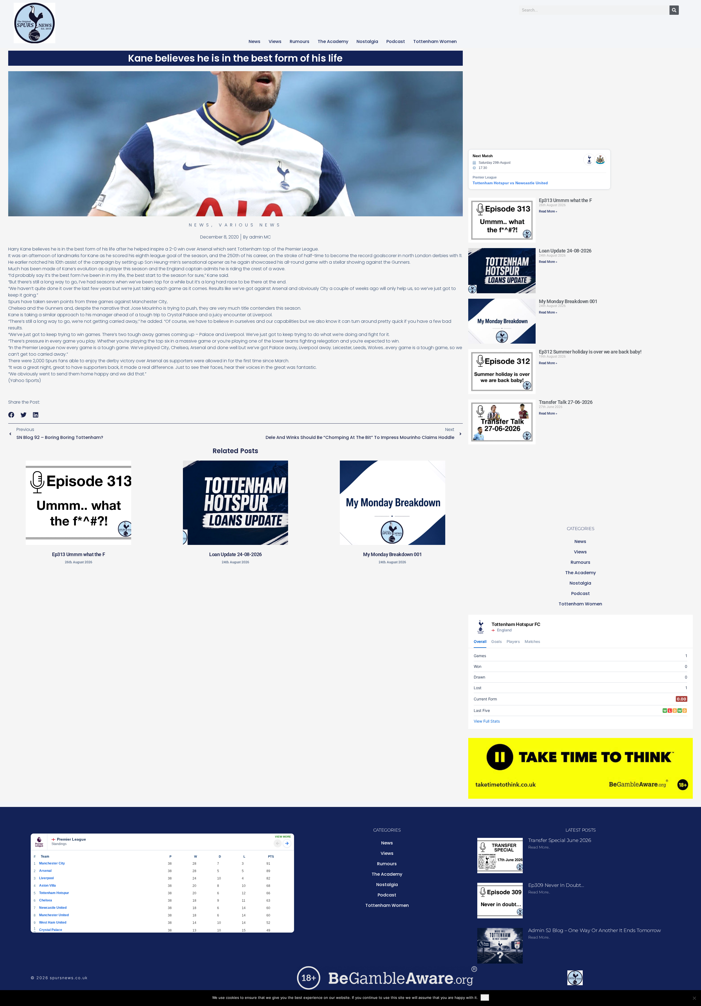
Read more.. (539, 847)
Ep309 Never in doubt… (556, 885)
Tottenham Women (435, 41)
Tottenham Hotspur (54, 893)
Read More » (548, 211)
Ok (484, 997)
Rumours (299, 41)
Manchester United (54, 915)
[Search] (674, 10)
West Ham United (52, 922)
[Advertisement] (235, 607)
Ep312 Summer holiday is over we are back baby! (590, 352)
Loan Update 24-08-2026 (235, 554)
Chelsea (45, 900)
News (254, 41)
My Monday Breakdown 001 (392, 554)
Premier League (71, 839)
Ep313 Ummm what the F (78, 554)
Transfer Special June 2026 (559, 840)
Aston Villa (47, 885)
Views (275, 41)
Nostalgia (367, 41)
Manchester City (52, 863)
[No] (694, 998)
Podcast (395, 41)
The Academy (333, 41)
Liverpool (46, 878)
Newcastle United (53, 908)
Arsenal (45, 871)
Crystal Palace (50, 930)
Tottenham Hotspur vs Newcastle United (510, 183)
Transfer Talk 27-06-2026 (565, 402)
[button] (11, 415)
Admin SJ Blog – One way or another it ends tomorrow (594, 930)
